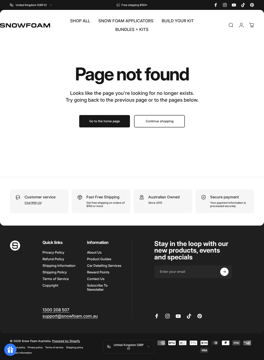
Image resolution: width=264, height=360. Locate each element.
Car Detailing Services (104, 266)
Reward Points (98, 272)
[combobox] (31, 5)
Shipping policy (74, 347)
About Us (94, 252)
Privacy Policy (53, 252)
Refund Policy (53, 259)
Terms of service (54, 347)
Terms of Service (55, 279)
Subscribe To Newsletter (97, 287)
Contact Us (96, 279)
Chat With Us (33, 202)
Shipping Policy (54, 272)
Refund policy (17, 347)
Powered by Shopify (66, 341)
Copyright (50, 285)
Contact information (21, 352)
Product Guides (99, 259)
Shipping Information (58, 266)
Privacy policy (35, 347)
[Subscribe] (224, 272)
